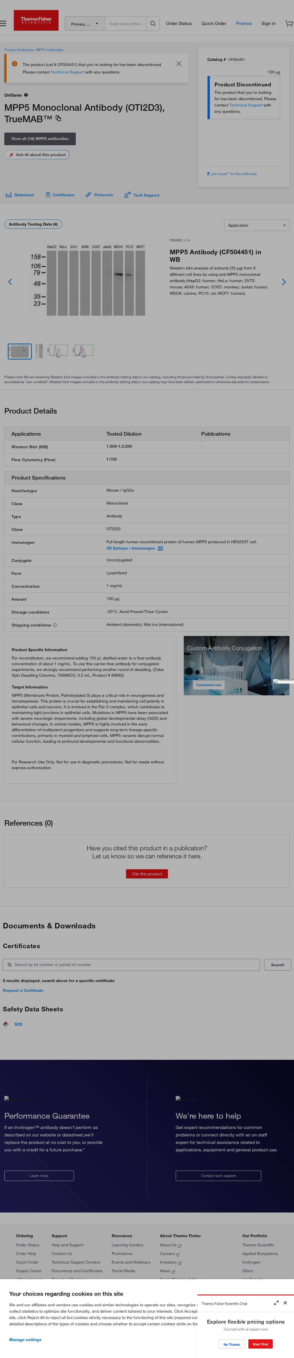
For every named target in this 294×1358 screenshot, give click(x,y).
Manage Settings (25, 1339)
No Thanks (232, 1344)
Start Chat (260, 1344)
